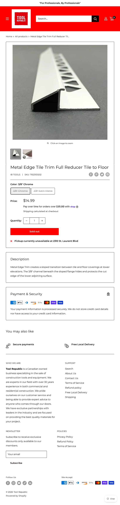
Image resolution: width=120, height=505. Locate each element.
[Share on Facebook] (91, 174)
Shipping (70, 397)
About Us (70, 373)
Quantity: (16, 220)
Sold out (35, 231)
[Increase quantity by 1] (42, 221)
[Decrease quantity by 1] (26, 221)
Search (69, 368)
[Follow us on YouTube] (19, 483)
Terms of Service (74, 383)
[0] (112, 19)
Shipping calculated (34, 211)
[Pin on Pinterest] (96, 174)
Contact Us (71, 378)
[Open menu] (7, 19)
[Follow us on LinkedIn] (30, 483)
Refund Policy (65, 441)
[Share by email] (108, 174)
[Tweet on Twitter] (102, 174)
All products (21, 36)
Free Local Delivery (76, 392)
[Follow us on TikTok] (25, 483)
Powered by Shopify (16, 495)
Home (9, 36)
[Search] (95, 19)
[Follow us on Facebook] (8, 483)
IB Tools (15, 174)
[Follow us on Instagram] (13, 483)
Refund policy (73, 387)
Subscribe (16, 463)
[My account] (105, 18)
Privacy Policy (65, 436)
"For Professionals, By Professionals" (60, 3)
